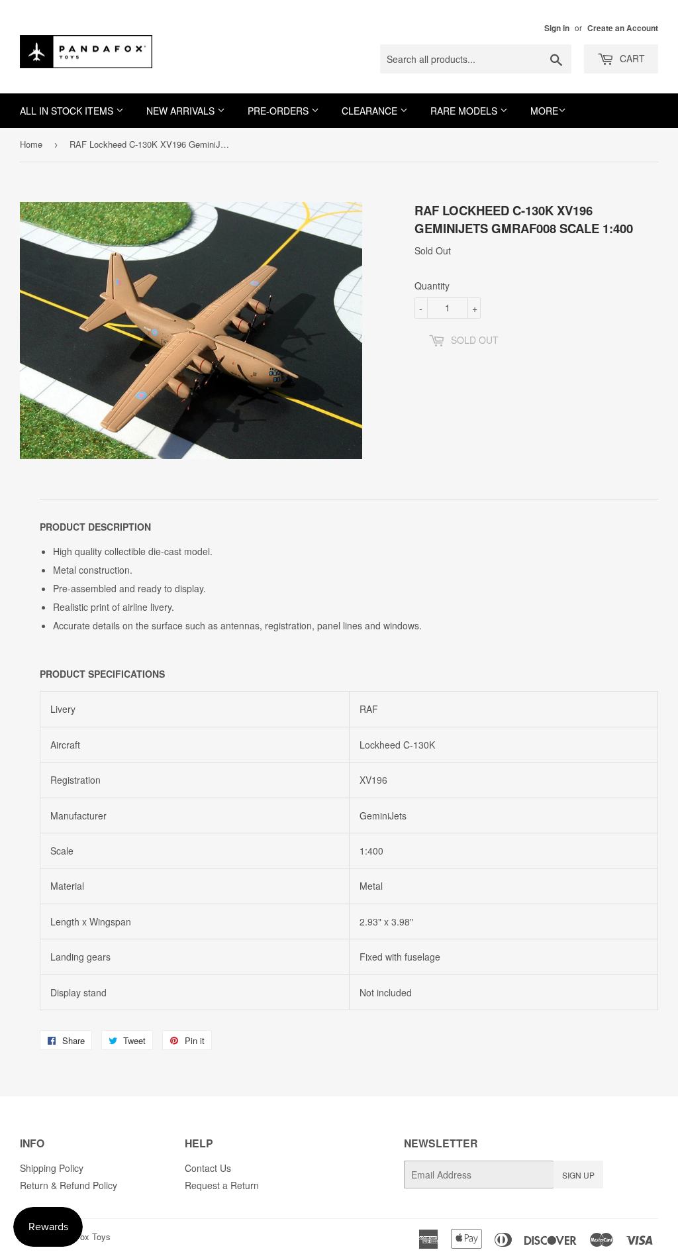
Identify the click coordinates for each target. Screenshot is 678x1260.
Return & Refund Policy (68, 1185)
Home (31, 144)
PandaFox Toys (80, 1236)
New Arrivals (181, 110)
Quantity (432, 285)
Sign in (556, 28)
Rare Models (465, 110)
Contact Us (208, 1168)
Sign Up (578, 1175)
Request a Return (222, 1185)
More (544, 110)
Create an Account (622, 28)
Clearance (371, 110)
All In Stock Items (68, 110)
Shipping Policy (51, 1168)
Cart (631, 58)
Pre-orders (279, 110)
